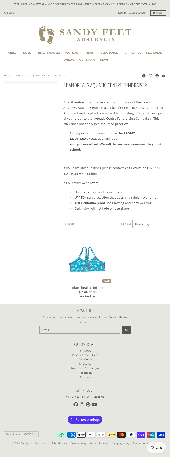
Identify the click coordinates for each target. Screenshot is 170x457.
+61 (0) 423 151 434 (78, 397)
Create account (138, 12)
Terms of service (99, 443)
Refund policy (59, 443)
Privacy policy (79, 443)
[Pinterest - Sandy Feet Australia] (157, 75)
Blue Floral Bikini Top (87, 288)
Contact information (144, 443)
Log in (122, 12)
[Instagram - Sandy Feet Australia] (150, 75)
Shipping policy (121, 443)
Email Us (99, 397)
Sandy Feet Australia (33, 443)
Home (7, 75)
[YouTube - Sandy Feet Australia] (163, 75)
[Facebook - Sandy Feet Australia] (144, 75)
